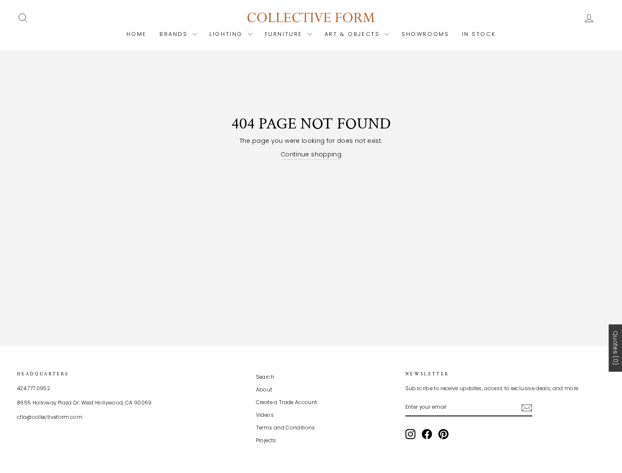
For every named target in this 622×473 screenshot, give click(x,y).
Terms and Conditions (285, 427)
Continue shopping (311, 154)
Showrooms (425, 34)
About (264, 389)
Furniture (285, 34)
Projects (266, 440)
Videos (265, 415)
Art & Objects (354, 34)
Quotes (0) (615, 348)
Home (137, 34)
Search (265, 377)
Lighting (227, 34)
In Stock (479, 34)
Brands (175, 34)
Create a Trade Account (286, 402)
